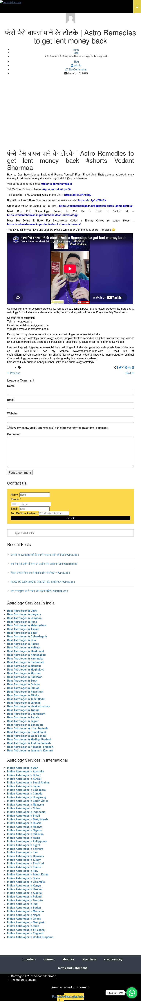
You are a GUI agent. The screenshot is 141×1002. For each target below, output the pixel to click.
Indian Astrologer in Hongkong (26, 797)
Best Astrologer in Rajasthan (25, 691)
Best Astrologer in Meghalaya (25, 669)
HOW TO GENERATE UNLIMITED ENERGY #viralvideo (43, 582)
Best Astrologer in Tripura (23, 710)
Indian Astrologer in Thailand (25, 863)
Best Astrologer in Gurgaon (24, 618)
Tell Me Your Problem (25, 513)
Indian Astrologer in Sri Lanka (26, 929)
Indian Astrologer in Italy (22, 870)
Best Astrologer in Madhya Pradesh (29, 739)
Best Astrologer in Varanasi (24, 702)
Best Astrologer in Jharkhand (25, 651)
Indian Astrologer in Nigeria (24, 830)
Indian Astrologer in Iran (22, 852)
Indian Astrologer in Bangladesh (27, 819)
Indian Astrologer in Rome (23, 837)
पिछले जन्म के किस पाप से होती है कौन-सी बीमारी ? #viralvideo (40, 572)
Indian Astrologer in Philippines (27, 841)
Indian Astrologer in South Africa (27, 801)
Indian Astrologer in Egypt (23, 845)
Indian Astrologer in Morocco (25, 911)
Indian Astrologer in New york (25, 922)
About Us (68, 959)
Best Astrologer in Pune (22, 621)
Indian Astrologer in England (25, 933)
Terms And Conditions (72, 968)
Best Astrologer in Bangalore (25, 724)
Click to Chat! (115, 993)
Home (76, 49)
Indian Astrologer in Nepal (23, 915)
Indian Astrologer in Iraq (22, 904)
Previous (14, 373)
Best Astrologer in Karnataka (25, 658)
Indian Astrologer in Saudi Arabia (28, 782)
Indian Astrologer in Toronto (25, 900)
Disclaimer (89, 959)
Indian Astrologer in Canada (24, 793)
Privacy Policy (113, 959)
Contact (49, 959)
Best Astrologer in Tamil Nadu (26, 699)
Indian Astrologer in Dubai (23, 775)
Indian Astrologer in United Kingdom (30, 937)
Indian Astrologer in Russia (24, 823)
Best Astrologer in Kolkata (23, 647)
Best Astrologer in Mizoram (24, 673)
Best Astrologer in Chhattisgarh (27, 636)
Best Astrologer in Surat (22, 680)
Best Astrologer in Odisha (23, 684)
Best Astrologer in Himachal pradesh (30, 747)
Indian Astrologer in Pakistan (25, 834)
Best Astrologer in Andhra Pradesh (29, 743)
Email (10, 400)
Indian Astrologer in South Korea (27, 874)
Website (12, 413)
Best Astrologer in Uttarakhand (26, 732)
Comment (13, 434)
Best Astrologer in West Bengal (26, 735)
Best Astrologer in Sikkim (23, 695)
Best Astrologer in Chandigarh (26, 713)
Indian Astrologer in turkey (24, 859)
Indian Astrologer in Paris (23, 926)
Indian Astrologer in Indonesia (26, 812)
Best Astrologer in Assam (23, 629)
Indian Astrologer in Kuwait (24, 779)
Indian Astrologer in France (24, 867)
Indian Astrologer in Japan (24, 786)
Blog (76, 52)
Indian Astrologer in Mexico (24, 826)
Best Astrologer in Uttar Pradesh (27, 728)
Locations (29, 959)
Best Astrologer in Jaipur (23, 721)
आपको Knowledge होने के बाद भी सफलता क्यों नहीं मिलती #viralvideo (45, 554)
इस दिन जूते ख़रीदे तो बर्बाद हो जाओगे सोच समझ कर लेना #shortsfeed (44, 563)
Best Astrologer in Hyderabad (25, 662)
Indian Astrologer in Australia (25, 771)
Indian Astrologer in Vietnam (25, 848)
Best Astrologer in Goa (21, 640)
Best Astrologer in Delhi (22, 610)
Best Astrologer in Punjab (23, 688)
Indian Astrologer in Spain (23, 878)
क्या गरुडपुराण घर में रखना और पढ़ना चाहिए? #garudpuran (39, 591)
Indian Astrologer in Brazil (23, 815)
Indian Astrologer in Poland (24, 896)
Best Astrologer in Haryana (24, 614)
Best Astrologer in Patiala (23, 717)
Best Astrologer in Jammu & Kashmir (30, 750)
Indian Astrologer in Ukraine (24, 889)
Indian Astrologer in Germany (25, 856)
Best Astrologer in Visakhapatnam (28, 706)
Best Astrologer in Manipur (24, 666)
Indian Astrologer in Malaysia (25, 804)
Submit (70, 518)
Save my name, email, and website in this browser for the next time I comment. (59, 427)
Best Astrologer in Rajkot (23, 643)
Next (129, 373)
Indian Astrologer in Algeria (24, 893)
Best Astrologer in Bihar (22, 632)
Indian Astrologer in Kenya (24, 885)
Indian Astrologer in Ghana (24, 918)
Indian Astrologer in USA (22, 767)
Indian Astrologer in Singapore (26, 790)
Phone (16, 499)
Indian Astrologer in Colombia (26, 882)
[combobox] (15, 504)
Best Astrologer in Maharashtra (26, 625)
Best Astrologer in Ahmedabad (26, 655)
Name (11, 386)
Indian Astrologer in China (23, 808)
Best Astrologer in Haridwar (24, 677)
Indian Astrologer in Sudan (24, 907)
